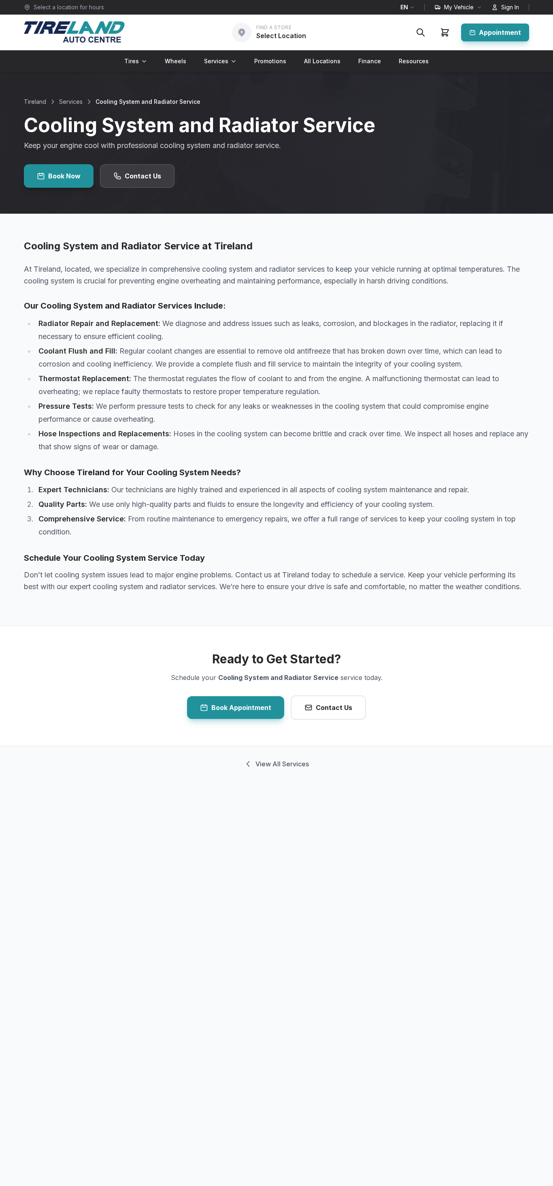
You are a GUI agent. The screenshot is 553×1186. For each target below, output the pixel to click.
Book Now (64, 176)
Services (216, 61)
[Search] (421, 32)
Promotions (270, 61)
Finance (369, 61)
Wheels (175, 61)
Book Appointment (241, 707)
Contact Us (143, 176)
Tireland (35, 101)
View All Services (282, 764)
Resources (414, 61)
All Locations (322, 61)
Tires (131, 61)
